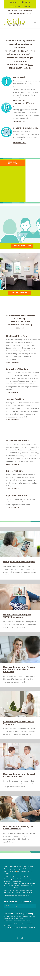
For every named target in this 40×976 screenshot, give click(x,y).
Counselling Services (15, 866)
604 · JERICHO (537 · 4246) (20, 14)
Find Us (27, 6)
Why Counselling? (22, 246)
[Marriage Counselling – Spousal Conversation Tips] (20, 756)
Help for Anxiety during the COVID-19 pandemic (17, 615)
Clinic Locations (21, 871)
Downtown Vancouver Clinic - (12, 883)
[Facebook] (18, 938)
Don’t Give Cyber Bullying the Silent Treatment (18, 827)
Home (5, 866)
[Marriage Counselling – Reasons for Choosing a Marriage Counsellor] (20, 649)
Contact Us (13, 871)
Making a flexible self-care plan (19, 562)
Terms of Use (25, 895)
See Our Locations (20, 293)
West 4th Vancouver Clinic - (12, 890)
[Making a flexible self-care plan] (20, 544)
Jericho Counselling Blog (20, 2)
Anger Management (18, 869)
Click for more (19, 100)
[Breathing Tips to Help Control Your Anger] (20, 704)
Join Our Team (16, 6)
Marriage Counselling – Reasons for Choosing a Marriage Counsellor (19, 669)
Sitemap (7, 873)
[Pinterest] (22, 938)
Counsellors (28, 869)
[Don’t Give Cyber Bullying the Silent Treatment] (20, 809)
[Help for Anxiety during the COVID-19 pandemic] (20, 597)
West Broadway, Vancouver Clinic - (14, 877)
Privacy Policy (10, 895)
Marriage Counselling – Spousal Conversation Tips (19, 775)
